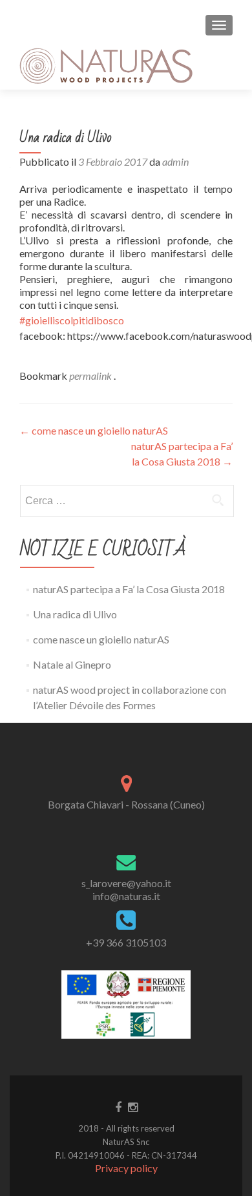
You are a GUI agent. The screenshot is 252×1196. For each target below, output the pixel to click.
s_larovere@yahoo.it (126, 883)
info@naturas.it (126, 896)
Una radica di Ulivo (75, 614)
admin (175, 161)
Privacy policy (126, 1168)
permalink (91, 375)
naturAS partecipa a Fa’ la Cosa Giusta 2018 (129, 589)
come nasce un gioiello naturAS (93, 430)
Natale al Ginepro (72, 664)
